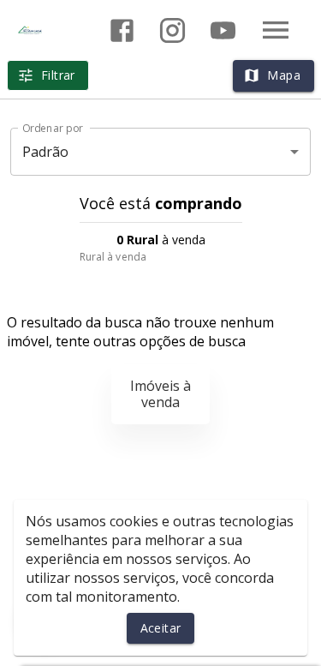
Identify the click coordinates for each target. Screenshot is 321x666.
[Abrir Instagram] (172, 30)
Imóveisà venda (160, 393)
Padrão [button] (45, 151)
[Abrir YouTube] (223, 30)
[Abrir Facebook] (122, 30)
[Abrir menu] (275, 30)
